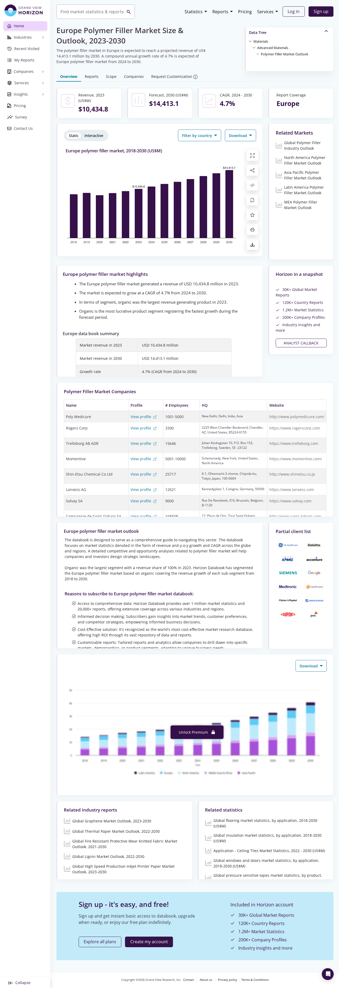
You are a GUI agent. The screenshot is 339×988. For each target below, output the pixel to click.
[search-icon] (129, 11)
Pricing (245, 12)
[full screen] (252, 155)
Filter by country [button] (197, 135)
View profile (141, 416)
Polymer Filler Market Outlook (284, 54)
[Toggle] (250, 41)
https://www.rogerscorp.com (294, 428)
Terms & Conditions (255, 980)
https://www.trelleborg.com (293, 443)
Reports (220, 12)
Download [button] (238, 135)
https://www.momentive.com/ (295, 458)
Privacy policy (227, 980)
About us (206, 980)
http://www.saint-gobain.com (295, 516)
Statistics (194, 12)
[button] (260, 41)
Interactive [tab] (93, 135)
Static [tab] (74, 135)
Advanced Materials (272, 47)
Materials (260, 41)
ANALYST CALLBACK (301, 342)
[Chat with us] (328, 974)
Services (265, 12)
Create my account (149, 942)
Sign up (321, 11)
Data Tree (257, 32)
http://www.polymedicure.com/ (296, 416)
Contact (188, 980)
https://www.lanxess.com (291, 489)
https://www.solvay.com (290, 500)
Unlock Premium (194, 732)
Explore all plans (100, 942)
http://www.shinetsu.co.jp (292, 474)
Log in (294, 11)
